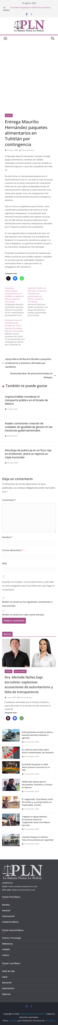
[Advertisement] (29, 72)
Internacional (8, 916)
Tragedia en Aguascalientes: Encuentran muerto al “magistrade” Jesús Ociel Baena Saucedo (36, 820)
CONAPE (6, 949)
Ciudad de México (10, 922)
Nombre (7, 537)
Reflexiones (7, 943)
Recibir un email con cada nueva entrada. (23, 614)
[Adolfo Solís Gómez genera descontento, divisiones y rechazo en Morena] (11, 787)
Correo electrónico (12, 550)
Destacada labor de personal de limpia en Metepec (31, 375)
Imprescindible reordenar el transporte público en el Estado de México (26, 400)
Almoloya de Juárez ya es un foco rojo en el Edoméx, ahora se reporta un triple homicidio (28, 453)
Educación (7, 982)
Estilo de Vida (8, 971)
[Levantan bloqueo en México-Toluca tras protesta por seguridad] (11, 840)
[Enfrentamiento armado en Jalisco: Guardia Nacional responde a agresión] (11, 737)
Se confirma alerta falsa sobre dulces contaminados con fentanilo (38, 751)
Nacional (6, 910)
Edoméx (9, 115)
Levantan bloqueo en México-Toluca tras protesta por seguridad (37, 838)
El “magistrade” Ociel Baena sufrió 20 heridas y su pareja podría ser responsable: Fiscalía (37, 802)
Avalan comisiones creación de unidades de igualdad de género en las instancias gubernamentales (29, 427)
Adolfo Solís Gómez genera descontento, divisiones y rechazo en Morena (37, 784)
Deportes (6, 994)
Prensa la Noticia (27, 150)
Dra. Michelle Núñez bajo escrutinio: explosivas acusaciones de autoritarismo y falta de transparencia (29, 684)
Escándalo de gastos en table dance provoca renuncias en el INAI (36, 767)
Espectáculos (8, 988)
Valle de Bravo (20, 671)
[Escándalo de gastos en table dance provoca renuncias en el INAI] (11, 769)
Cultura (5, 955)
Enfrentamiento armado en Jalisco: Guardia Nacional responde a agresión (37, 735)
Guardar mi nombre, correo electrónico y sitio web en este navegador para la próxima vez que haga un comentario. (28, 585)
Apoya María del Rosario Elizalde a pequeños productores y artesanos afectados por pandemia (28, 363)
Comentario (9, 500)
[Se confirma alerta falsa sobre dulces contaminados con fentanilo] (11, 753)
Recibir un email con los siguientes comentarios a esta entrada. (27, 603)
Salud (4, 977)
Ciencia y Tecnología (11, 938)
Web (4, 563)
